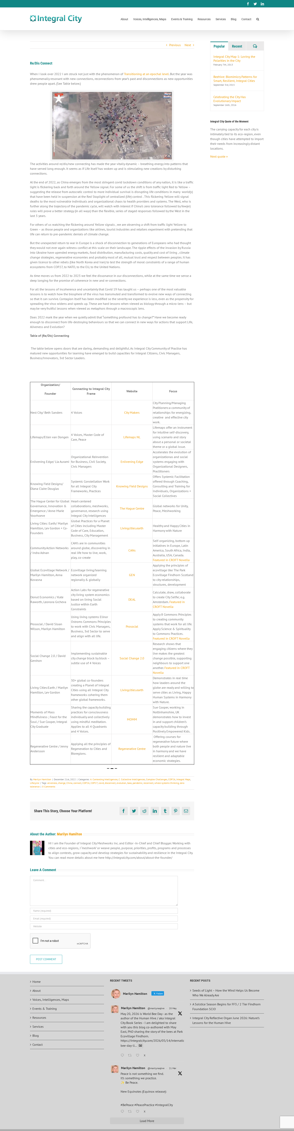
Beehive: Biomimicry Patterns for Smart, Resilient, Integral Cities (235, 79)
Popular (219, 46)
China (69, 782)
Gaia (129, 782)
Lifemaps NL (131, 437)
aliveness (52, 782)
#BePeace (127, 1105)
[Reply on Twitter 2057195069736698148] (123, 1055)
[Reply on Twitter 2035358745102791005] (123, 1111)
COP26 (171, 779)
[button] (257, 19)
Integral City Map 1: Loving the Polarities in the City (234, 59)
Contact (37, 1045)
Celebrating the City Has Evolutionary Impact (229, 99)
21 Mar (172, 1068)
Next (188, 45)
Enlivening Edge (132, 462)
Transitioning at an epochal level (146, 74)
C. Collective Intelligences (132, 779)
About (36, 991)
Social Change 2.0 (132, 658)
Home (36, 982)
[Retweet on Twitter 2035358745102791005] (131, 1111)
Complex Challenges (156, 779)
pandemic (137, 782)
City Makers (132, 412)
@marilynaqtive (156, 1008)
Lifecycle (34, 782)
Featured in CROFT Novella (171, 560)
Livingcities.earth (131, 528)
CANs (132, 550)
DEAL (132, 599)
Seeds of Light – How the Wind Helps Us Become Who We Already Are (225, 992)
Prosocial (132, 626)
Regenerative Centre (132, 749)
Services (38, 1027)
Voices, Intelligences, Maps (50, 1000)
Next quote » (219, 156)
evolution (121, 782)
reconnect (148, 782)
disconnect (110, 782)
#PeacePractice (144, 1105)
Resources (39, 1018)
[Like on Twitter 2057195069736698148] (139, 1055)
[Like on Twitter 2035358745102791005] (139, 1111)
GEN (132, 575)
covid (101, 782)
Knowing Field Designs (132, 486)
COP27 (94, 782)
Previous (175, 45)
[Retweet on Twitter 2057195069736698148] (131, 1055)
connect (77, 782)
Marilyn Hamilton (42, 779)
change (61, 782)
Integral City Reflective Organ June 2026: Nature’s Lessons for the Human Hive (226, 1020)
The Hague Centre (132, 508)
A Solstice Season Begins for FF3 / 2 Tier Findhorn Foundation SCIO (226, 1006)
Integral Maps (183, 779)
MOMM (132, 719)
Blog (35, 1036)
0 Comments (48, 786)
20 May (173, 1008)
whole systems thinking (166, 782)
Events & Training (44, 1009)
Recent (237, 46)
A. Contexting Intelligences (104, 779)
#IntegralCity (164, 1105)
